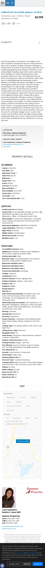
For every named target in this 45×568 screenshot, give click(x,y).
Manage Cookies (14, 564)
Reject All (27, 564)
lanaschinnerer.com (9, 528)
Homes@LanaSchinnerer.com (13, 144)
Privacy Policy (19, 553)
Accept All (37, 564)
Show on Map (24, 441)
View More (6, 147)
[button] (2, 566)
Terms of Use (31, 553)
